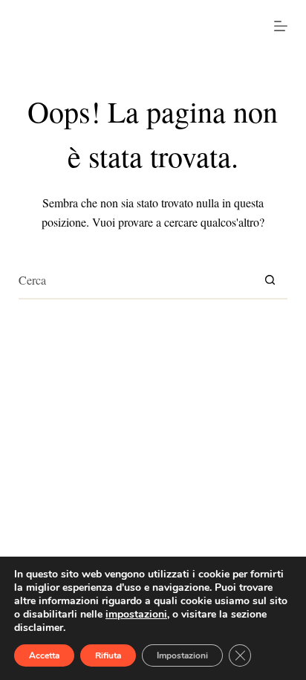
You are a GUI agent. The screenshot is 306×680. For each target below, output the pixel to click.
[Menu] (280, 26)
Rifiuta (108, 655)
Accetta (44, 655)
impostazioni (136, 614)
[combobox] (136, 280)
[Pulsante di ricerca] (269, 280)
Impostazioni (182, 655)
